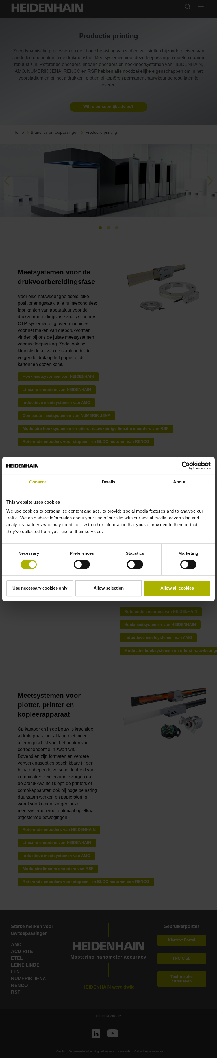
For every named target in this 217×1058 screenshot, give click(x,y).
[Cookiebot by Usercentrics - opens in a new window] (186, 465)
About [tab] (179, 481)
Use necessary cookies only (39, 588)
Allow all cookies (177, 588)
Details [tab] (109, 481)
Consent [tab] (37, 481)
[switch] (82, 564)
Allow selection (109, 588)
